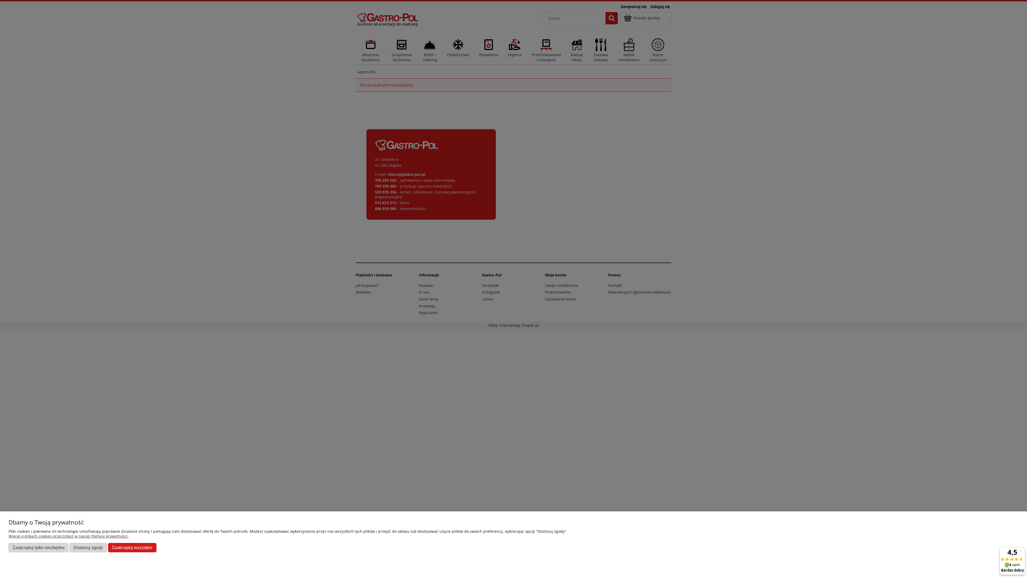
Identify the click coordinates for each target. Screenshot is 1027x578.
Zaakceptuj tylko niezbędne (39, 547)
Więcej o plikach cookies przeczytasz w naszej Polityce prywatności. (69, 536)
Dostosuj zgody (88, 547)
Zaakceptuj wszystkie (132, 547)
